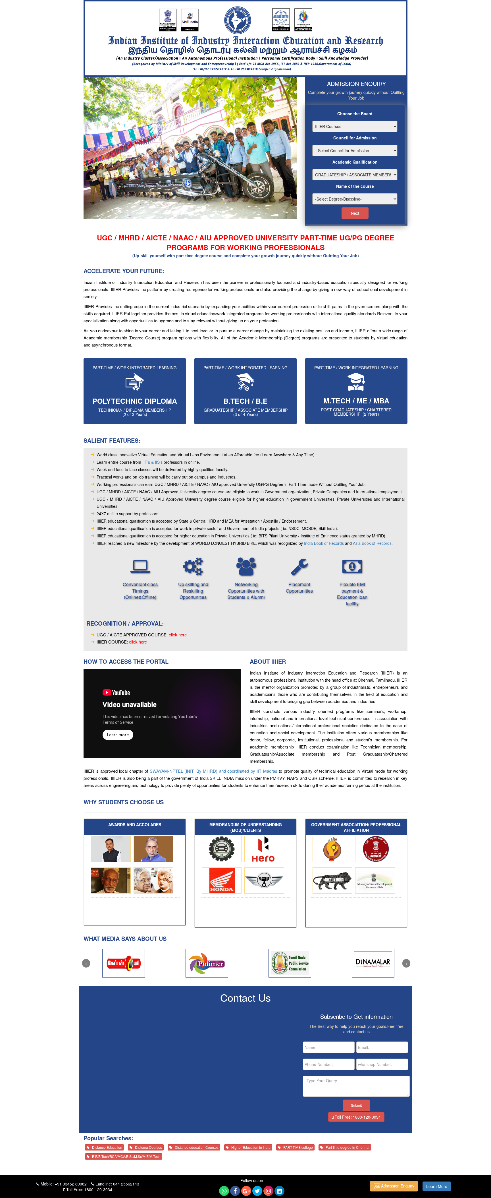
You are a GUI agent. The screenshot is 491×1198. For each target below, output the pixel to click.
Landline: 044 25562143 (116, 1184)
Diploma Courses (147, 1147)
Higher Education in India (250, 1147)
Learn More (436, 1186)
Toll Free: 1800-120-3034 (357, 1117)
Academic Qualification (355, 162)
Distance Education (106, 1147)
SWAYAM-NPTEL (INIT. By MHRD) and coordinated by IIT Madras (213, 771)
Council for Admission (355, 138)
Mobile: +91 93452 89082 (63, 1184)
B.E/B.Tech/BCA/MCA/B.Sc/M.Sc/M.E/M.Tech (125, 1156)
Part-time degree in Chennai (346, 1147)
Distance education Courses (195, 1147)
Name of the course (355, 186)
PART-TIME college (297, 1147)
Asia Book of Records (372, 543)
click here (178, 635)
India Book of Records (324, 543)
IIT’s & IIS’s (152, 462)
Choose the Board (355, 113)
